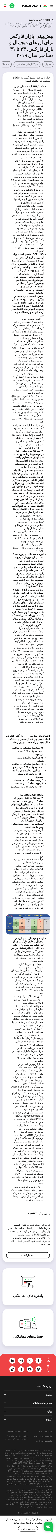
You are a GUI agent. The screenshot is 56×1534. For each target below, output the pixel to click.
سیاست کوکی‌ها (34, 1522)
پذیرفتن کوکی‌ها (28, 1528)
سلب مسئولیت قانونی (43, 1441)
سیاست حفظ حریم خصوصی (17, 1431)
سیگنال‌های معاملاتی (27, 64)
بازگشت (25, 1255)
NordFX (49, 19)
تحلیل (48, 64)
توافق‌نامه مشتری (45, 1431)
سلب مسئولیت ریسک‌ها (43, 1436)
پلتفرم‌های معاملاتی (28, 1295)
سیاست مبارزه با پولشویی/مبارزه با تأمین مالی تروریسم (16, 1437)
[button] (52, 5)
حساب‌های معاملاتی (28, 1336)
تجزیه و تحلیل (35, 19)
